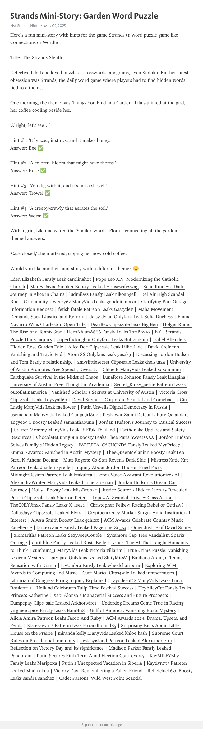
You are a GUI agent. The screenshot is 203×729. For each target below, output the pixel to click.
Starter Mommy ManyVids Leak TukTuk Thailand (64, 430)
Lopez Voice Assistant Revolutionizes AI (138, 475)
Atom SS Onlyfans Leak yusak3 (99, 354)
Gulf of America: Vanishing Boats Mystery (133, 610)
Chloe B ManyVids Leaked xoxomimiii (142, 369)
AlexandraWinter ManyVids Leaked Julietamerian (61, 482)
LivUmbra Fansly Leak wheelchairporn (100, 565)
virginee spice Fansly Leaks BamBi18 (47, 610)
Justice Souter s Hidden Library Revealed (144, 490)
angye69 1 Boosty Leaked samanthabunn (52, 422)
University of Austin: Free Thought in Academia (59, 384)
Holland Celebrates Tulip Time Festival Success (84, 588)
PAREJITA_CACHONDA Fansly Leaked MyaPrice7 (129, 445)
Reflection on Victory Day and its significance (57, 648)
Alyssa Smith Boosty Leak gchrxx (65, 520)
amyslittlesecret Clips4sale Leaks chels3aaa (121, 362)
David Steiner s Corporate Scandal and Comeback (123, 399)
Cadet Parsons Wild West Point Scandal (100, 678)
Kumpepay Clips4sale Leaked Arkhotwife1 (53, 603)
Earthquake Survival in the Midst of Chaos (54, 377)
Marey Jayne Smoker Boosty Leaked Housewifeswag (84, 286)
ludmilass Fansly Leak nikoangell (102, 294)
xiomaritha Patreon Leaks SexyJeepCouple (58, 535)
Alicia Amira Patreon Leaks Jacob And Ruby (55, 618)
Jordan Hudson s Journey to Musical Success (145, 422)
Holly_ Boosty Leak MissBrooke (64, 490)
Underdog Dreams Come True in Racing (142, 603)
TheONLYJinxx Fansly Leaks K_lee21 (47, 505)
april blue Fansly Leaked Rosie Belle (69, 542)
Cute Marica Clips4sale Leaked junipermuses (128, 573)
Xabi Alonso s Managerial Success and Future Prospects (110, 595)
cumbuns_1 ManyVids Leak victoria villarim (77, 550)
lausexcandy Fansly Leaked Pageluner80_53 (81, 527)
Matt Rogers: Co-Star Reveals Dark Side (104, 460)
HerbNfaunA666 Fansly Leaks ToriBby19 (108, 332)
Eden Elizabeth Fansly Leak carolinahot (50, 279)
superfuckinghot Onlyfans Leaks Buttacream (102, 339)
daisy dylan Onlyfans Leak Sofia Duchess (131, 317)
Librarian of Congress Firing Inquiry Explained (58, 580)
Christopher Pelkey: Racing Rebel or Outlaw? (137, 505)
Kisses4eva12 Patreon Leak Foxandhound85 (71, 625)
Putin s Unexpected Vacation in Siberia (102, 663)
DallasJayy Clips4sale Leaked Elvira (46, 513)
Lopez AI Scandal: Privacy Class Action (133, 497)
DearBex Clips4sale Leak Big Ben (124, 324)
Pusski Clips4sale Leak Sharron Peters (48, 497)
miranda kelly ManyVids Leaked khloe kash (102, 633)
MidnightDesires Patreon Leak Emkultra (51, 475)
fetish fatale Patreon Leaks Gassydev (95, 309)
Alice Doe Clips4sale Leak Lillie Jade (105, 347)
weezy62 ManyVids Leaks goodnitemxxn (94, 302)
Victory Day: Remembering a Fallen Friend (98, 671)
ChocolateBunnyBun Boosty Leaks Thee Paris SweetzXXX (95, 437)
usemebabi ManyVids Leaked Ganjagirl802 (54, 415)
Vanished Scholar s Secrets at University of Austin (103, 392)
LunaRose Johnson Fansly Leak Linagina (144, 377)
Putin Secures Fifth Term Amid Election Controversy (91, 656)
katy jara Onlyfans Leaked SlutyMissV (88, 558)
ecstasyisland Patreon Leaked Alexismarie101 (126, 640)
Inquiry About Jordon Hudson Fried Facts (118, 467)
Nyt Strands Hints (24, 25)
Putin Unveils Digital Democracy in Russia (124, 407)
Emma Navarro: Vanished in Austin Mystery (55, 452)
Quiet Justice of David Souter (161, 527)
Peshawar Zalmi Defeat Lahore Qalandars (145, 415)
